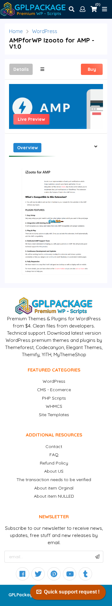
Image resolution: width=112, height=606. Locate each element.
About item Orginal (53, 488)
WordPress (44, 31)
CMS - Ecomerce (54, 389)
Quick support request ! (72, 591)
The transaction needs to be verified (53, 479)
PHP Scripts (54, 398)
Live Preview (31, 119)
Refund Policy (54, 463)
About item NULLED (54, 496)
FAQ (53, 454)
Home (16, 31)
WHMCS (54, 406)
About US (53, 471)
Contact (53, 446)
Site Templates (54, 414)
